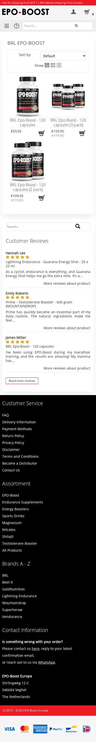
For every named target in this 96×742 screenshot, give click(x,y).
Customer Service (22, 403)
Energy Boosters (15, 509)
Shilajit (8, 536)
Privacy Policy (13, 442)
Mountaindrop (14, 602)
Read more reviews (22, 381)
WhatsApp (46, 662)
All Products (12, 550)
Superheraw (12, 609)
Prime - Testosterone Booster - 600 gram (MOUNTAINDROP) (39, 304)
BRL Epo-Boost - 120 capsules (30, 346)
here (35, 648)
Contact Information (25, 630)
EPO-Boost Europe (35, 710)
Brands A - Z (16, 563)
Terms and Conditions (20, 456)
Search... (87, 25)
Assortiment (16, 483)
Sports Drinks (13, 516)
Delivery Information (19, 422)
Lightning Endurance (19, 596)
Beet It (7, 582)
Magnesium (12, 522)
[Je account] (73, 14)
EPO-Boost (10, 495)
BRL (5, 575)
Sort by (25, 54)
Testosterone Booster (19, 543)
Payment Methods (17, 429)
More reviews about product (67, 284)
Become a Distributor (19, 463)
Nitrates (9, 529)
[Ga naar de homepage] (32, 11)
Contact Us (11, 470)
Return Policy (13, 435)
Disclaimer (11, 449)
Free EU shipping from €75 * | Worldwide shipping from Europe (41, 2)
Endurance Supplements (22, 502)
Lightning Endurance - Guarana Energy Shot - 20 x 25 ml (47, 263)
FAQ (5, 415)
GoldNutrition (13, 589)
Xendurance (12, 616)
